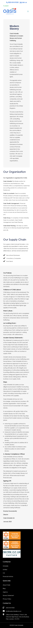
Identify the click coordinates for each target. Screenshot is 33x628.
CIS (4, 573)
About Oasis (6, 585)
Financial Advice (8, 576)
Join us (24, 2)
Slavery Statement (8, 595)
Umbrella (5, 566)
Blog (4, 588)
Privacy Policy (7, 599)
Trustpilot (5, 6)
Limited (5, 569)
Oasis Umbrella (18, 625)
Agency (5, 592)
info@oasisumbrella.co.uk (13, 611)
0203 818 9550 (13, 2)
